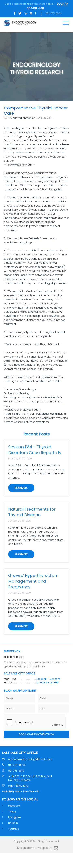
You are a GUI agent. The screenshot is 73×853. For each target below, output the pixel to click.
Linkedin (13, 823)
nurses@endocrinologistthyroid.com (30, 759)
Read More (21, 488)
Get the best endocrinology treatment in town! (36, 6)
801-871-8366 (53, 13)
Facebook (14, 805)
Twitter (12, 811)
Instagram (14, 817)
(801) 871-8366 (17, 765)
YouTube (13, 828)
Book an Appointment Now (36, 734)
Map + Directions (18, 785)
